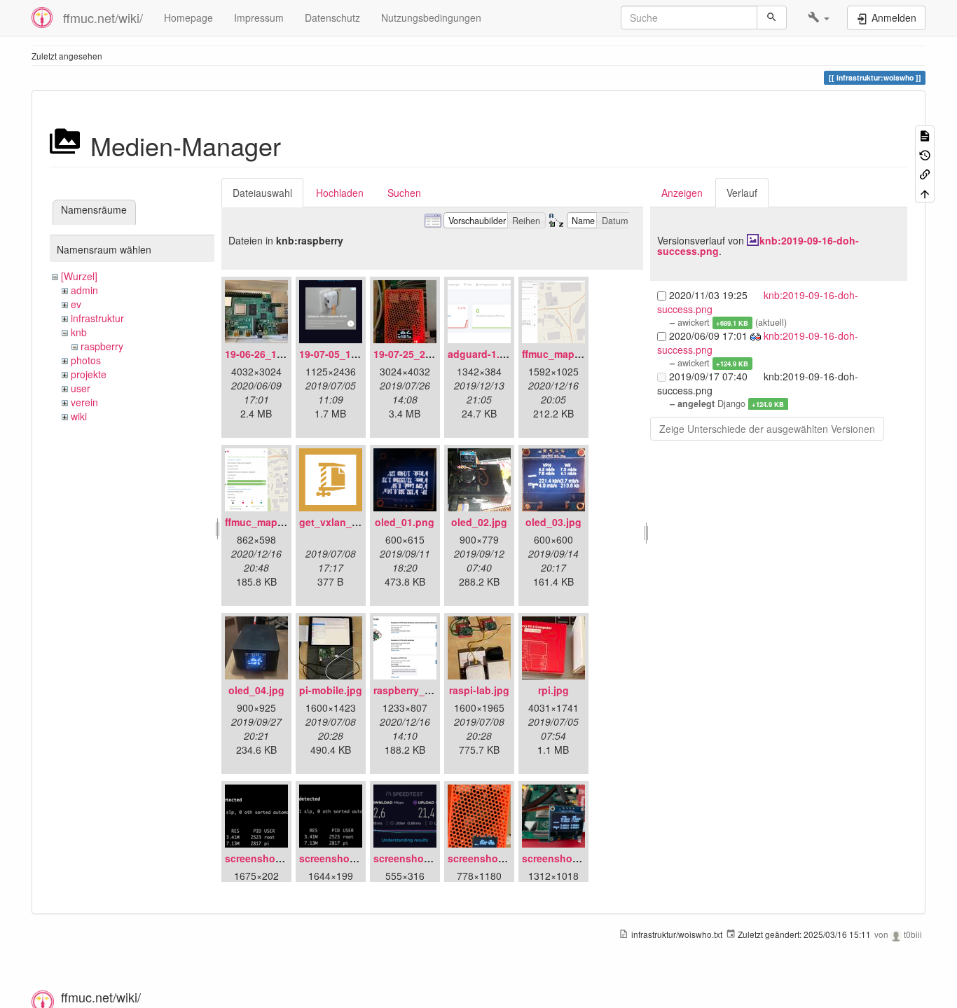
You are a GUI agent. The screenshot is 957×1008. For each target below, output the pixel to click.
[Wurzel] (79, 276)
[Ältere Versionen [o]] (925, 154)
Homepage (188, 18)
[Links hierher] (925, 173)
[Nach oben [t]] (925, 192)
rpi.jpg (553, 690)
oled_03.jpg (553, 522)
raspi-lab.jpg (479, 690)
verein (84, 402)
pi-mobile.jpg (330, 690)
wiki (79, 416)
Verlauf (742, 193)
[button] (818, 17)
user (80, 388)
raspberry (102, 346)
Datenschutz (332, 18)
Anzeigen (682, 193)
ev (76, 304)
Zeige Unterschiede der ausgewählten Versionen (767, 429)
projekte (88, 374)
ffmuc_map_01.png (567, 354)
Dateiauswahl (262, 193)
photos (86, 360)
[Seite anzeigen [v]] (925, 135)
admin (84, 290)
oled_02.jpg (479, 522)
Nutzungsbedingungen (431, 18)
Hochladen (340, 193)
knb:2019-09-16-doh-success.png (758, 245)
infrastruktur (97, 318)
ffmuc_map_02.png (270, 522)
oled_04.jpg (256, 690)
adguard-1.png (483, 354)
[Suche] (772, 17)
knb (79, 332)
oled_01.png (404, 522)
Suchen (404, 193)
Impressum (259, 18)
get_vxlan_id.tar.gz (344, 522)
